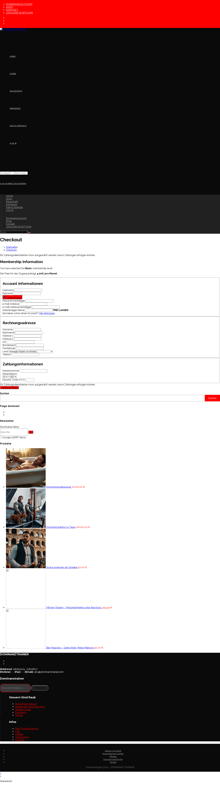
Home (9, 196)
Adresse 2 (7, 338)
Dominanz (11, 204)
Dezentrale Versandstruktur (30, 706)
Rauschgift (12, 201)
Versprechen (22, 737)
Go (30, 432)
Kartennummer (10, 370)
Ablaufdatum (9, 373)
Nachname (8, 332)
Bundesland (9, 345)
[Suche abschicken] (29, 232)
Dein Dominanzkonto (26, 728)
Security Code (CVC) (13, 379)
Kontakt (12, 10)
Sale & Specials (14, 207)
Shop (9, 7)
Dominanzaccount (19, 4)
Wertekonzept (23, 709)
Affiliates (113, 756)
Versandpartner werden (113, 754)
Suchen (4, 393)
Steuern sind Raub (113, 751)
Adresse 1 (7, 335)
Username (8, 290)
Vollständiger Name (13, 310)
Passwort (7, 293)
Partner (19, 715)
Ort (4, 342)
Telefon (6, 354)
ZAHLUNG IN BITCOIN (19, 12)
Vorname (7, 329)
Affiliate (19, 734)
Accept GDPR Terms (14, 437)
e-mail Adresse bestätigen (16, 307)
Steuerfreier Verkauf (26, 704)
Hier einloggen (47, 313)
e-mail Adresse (10, 303)
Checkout (11, 250)
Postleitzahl (8, 348)
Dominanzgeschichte (113, 759)
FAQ (17, 731)
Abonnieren (40, 688)
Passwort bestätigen (13, 300)
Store (9, 198)
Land (5, 351)
